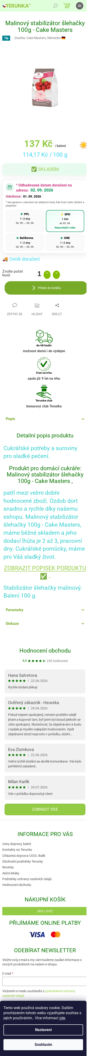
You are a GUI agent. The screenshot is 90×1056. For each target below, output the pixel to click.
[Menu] (79, 5)
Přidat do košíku (49, 288)
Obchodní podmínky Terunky (22, 861)
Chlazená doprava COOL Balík (23, 856)
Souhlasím (43, 1044)
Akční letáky (10, 873)
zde (62, 1018)
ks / (45, 911)
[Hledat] (55, 5)
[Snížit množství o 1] (56, 275)
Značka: (39, 38)
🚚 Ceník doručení (21, 259)
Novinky (8, 867)
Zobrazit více (45, 809)
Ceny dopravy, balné (16, 844)
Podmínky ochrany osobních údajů (27, 879)
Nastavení (43, 1030)
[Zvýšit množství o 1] (47, 275)
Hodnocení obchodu (45, 650)
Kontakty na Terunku (17, 850)
